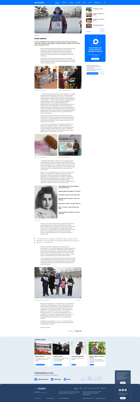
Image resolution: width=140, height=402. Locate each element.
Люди (98, 388)
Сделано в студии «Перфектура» (100, 398)
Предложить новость (92, 73)
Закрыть (123, 398)
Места (94, 388)
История (90, 388)
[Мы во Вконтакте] (123, 390)
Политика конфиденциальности (64, 398)
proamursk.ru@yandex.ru (86, 394)
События (80, 388)
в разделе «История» (59, 321)
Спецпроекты (102, 388)
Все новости (88, 31)
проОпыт (85, 388)
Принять (123, 382)
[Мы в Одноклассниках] (120, 390)
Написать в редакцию (49, 398)
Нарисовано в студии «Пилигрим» (88, 398)
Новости (76, 388)
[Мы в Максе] (126, 390)
